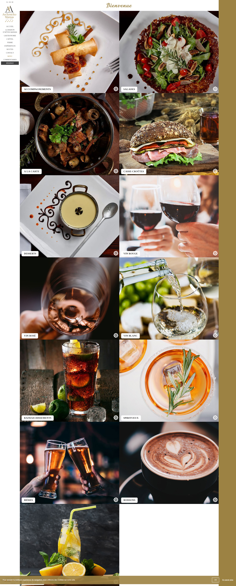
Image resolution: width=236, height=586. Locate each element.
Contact (10, 53)
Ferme (10, 42)
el (7, 2)
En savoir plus (227, 580)
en (10, 2)
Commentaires (10, 60)
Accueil (10, 26)
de (12, 2)
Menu (9, 56)
